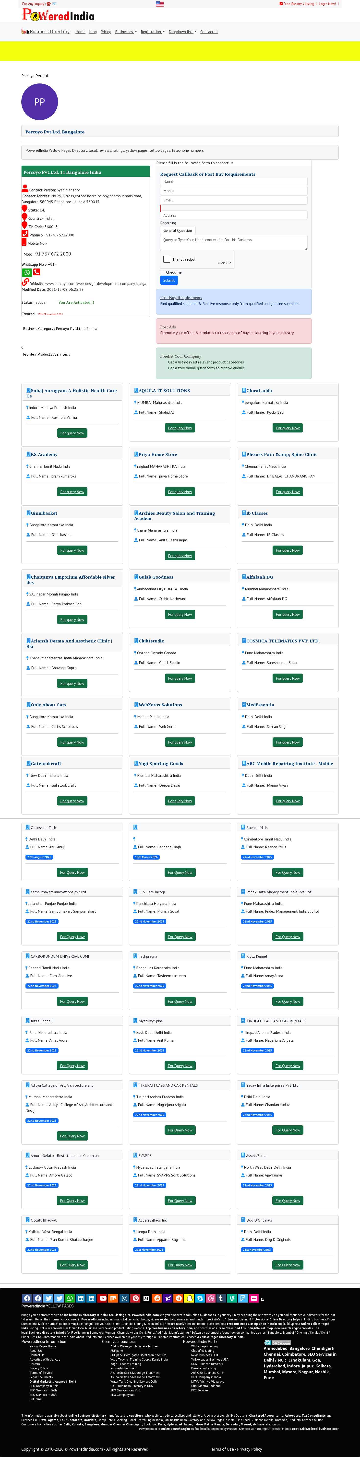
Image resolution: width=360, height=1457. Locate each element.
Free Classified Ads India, (241, 1328)
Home (80, 31)
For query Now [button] (72, 433)
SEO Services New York (125, 1390)
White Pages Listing (204, 1346)
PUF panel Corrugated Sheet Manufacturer (138, 1355)
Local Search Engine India (146, 1420)
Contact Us (37, 1355)
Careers (35, 1364)
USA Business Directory (207, 1364)
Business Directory (49, 31)
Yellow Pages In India (220, 1420)
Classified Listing (202, 1350)
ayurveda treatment (123, 1368)
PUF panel (116, 1350)
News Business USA (204, 1355)
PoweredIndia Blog (203, 1368)
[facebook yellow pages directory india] (37, 1298)
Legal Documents (41, 1377)
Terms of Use (222, 1449)
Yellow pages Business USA (209, 1359)
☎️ (49, 3)
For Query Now (72, 872)
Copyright (30, 1449)
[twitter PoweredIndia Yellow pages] (48, 1298)
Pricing (106, 31)
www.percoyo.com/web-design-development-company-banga (95, 283)
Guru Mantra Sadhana (206, 1386)
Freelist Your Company (180, 356)
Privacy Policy (39, 1368)
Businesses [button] (124, 31)
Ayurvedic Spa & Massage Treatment (135, 1373)
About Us (36, 1350)
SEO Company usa (122, 1395)
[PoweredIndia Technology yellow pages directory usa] (254, 1298)
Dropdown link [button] (181, 31)
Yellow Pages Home (43, 1346)
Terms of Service (41, 1373)
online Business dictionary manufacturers (105, 1415)
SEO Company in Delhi (44, 1386)
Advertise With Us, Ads (45, 1359)
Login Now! (328, 3)
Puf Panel (36, 1399)
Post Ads (168, 327)
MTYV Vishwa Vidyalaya (207, 1381)
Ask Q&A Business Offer (207, 1373)
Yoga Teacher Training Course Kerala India (139, 1359)
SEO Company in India (206, 1377)
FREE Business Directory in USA (131, 1386)
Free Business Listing (298, 3)
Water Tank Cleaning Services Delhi (133, 1381)
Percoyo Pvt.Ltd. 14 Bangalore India (62, 172)
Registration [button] (151, 31)
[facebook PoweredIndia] (27, 1298)
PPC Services (199, 1390)
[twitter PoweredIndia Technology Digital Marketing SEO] (59, 1298)
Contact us (209, 31)
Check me (174, 272)
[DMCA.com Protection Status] (277, 1342)
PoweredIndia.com (86, 1449)
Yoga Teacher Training (125, 1364)
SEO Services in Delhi (44, 1390)
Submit (169, 280)
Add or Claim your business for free (133, 1346)
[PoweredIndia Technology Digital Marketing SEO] (262, 1299)
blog (93, 31)
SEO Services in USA (43, 1395)
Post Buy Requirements (181, 297)
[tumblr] (221, 1298)
